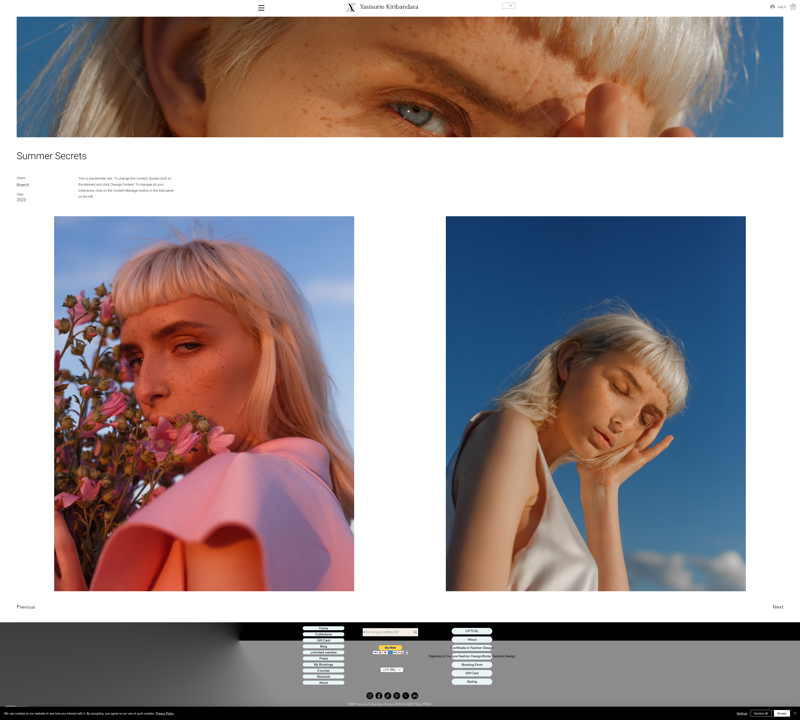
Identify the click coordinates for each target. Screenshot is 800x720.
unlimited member (323, 652)
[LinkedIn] (414, 695)
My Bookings (323, 664)
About (323, 683)
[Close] (795, 713)
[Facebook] (378, 695)
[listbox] (391, 669)
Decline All (761, 713)
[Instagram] (369, 695)
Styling (472, 682)
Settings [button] (742, 713)
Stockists (323, 677)
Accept (782, 713)
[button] (793, 7)
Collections (323, 634)
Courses (323, 670)
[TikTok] (387, 695)
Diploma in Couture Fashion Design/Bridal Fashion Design (472, 656)
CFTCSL (472, 631)
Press (323, 658)
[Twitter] (405, 695)
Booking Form (472, 665)
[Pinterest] (396, 695)
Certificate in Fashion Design (472, 648)
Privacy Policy (165, 713)
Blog (323, 646)
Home (323, 628)
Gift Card (323, 640)
